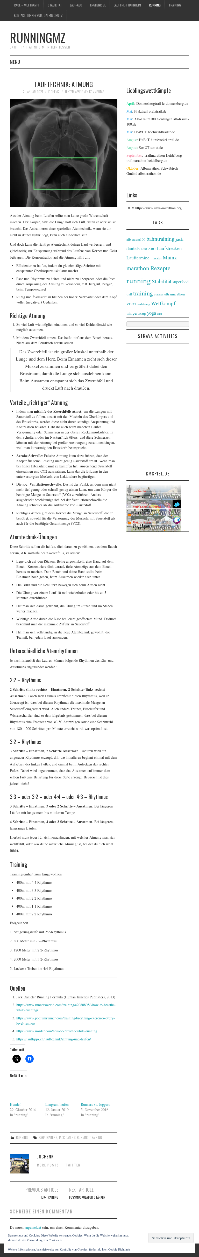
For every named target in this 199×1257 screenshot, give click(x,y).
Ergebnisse (98, 5)
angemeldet (33, 1227)
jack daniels (67, 1137)
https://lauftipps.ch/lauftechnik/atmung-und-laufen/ (53, 1039)
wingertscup (136, 313)
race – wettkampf (27, 5)
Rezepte (160, 268)
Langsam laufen (57, 1104)
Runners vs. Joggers (95, 1104)
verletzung (143, 304)
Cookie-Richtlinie (119, 1249)
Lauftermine (138, 257)
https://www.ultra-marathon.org (158, 207)
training (175, 5)
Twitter (73, 1165)
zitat (159, 313)
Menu (15, 62)
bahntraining (48, 1137)
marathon (137, 268)
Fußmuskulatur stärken (87, 1197)
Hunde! (15, 1104)
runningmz (38, 37)
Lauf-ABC (76, 5)
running (155, 5)
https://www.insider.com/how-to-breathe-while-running (56, 1030)
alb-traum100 (135, 239)
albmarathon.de (149, 173)
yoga (151, 312)
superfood (181, 281)
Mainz (170, 257)
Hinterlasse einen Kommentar (84, 91)
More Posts (48, 1165)
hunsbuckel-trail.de (165, 139)
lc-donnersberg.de (175, 103)
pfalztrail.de (157, 111)
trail (129, 294)
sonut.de (157, 147)
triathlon (158, 294)
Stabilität (55, 5)
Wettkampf (163, 303)
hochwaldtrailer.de (161, 131)
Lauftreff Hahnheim (127, 5)
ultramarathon (174, 294)
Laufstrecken (169, 248)
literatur (156, 258)
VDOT (131, 304)
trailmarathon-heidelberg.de (146, 160)
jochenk (53, 91)
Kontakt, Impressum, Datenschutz (38, 15)
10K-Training (49, 1197)
